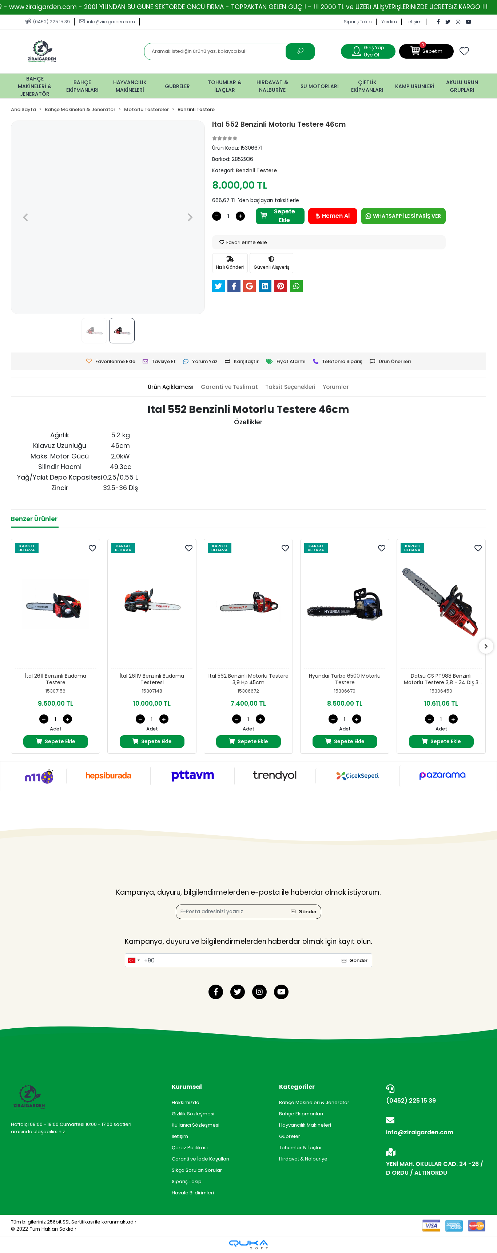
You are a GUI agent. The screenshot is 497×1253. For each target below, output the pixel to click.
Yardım (389, 22)
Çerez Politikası (190, 1147)
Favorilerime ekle (246, 242)
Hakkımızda (185, 1102)
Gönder (307, 911)
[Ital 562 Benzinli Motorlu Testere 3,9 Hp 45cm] (248, 606)
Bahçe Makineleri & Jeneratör (314, 1102)
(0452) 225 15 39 (411, 1100)
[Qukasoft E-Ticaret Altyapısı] (248, 1244)
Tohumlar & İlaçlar (300, 1147)
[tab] (171, 387)
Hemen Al (336, 216)
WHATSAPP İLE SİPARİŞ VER (407, 216)
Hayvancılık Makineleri (305, 1125)
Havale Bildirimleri (193, 1192)
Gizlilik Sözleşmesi (193, 1113)
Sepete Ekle (284, 216)
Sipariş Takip (358, 22)
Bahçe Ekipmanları (301, 1113)
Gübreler (289, 1136)
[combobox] (133, 960)
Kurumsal (187, 1087)
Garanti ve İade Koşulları (200, 1158)
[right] (486, 646)
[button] (426, 51)
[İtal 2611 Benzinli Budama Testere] (55, 606)
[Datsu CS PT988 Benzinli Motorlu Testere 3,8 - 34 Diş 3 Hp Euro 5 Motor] (441, 606)
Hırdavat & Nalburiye (303, 1158)
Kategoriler (297, 1087)
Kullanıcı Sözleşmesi (195, 1125)
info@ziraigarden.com (419, 1132)
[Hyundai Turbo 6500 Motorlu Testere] (344, 606)
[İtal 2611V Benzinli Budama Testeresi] (151, 606)
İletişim (414, 22)
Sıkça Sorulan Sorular (197, 1170)
